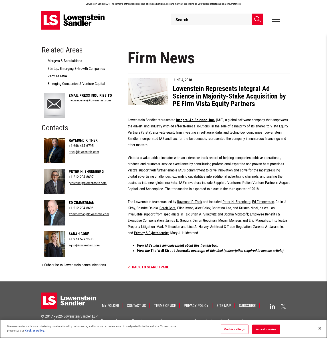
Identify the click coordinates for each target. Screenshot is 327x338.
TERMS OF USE (165, 306)
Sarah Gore (79, 233)
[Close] (320, 328)
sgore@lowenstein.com (84, 245)
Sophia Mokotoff (236, 214)
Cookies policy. (35, 330)
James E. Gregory (178, 220)
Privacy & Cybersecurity (151, 233)
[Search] (257, 19)
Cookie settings (234, 329)
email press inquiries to (90, 95)
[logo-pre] (73, 20)
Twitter (283, 306)
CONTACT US (136, 306)
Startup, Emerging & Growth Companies (76, 68)
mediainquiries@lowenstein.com (90, 100)
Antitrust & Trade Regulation (231, 226)
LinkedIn (272, 306)
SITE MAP (223, 306)
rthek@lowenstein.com (84, 152)
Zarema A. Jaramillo (268, 226)
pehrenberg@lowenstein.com (88, 183)
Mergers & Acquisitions (65, 60)
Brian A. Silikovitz (204, 214)
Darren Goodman (204, 220)
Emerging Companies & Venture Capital (76, 83)
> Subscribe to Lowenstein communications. (74, 265)
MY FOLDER (110, 306)
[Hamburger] (276, 19)
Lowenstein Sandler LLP (81, 316)
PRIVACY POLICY (196, 306)
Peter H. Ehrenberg (86, 171)
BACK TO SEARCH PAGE (150, 267)
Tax (186, 214)
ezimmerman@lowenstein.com (89, 214)
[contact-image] (54, 105)
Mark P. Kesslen (168, 226)
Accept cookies (266, 329)
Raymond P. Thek (83, 140)
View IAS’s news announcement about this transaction (177, 245)
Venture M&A (57, 76)
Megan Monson (229, 220)
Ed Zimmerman (81, 202)
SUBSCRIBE (247, 306)
